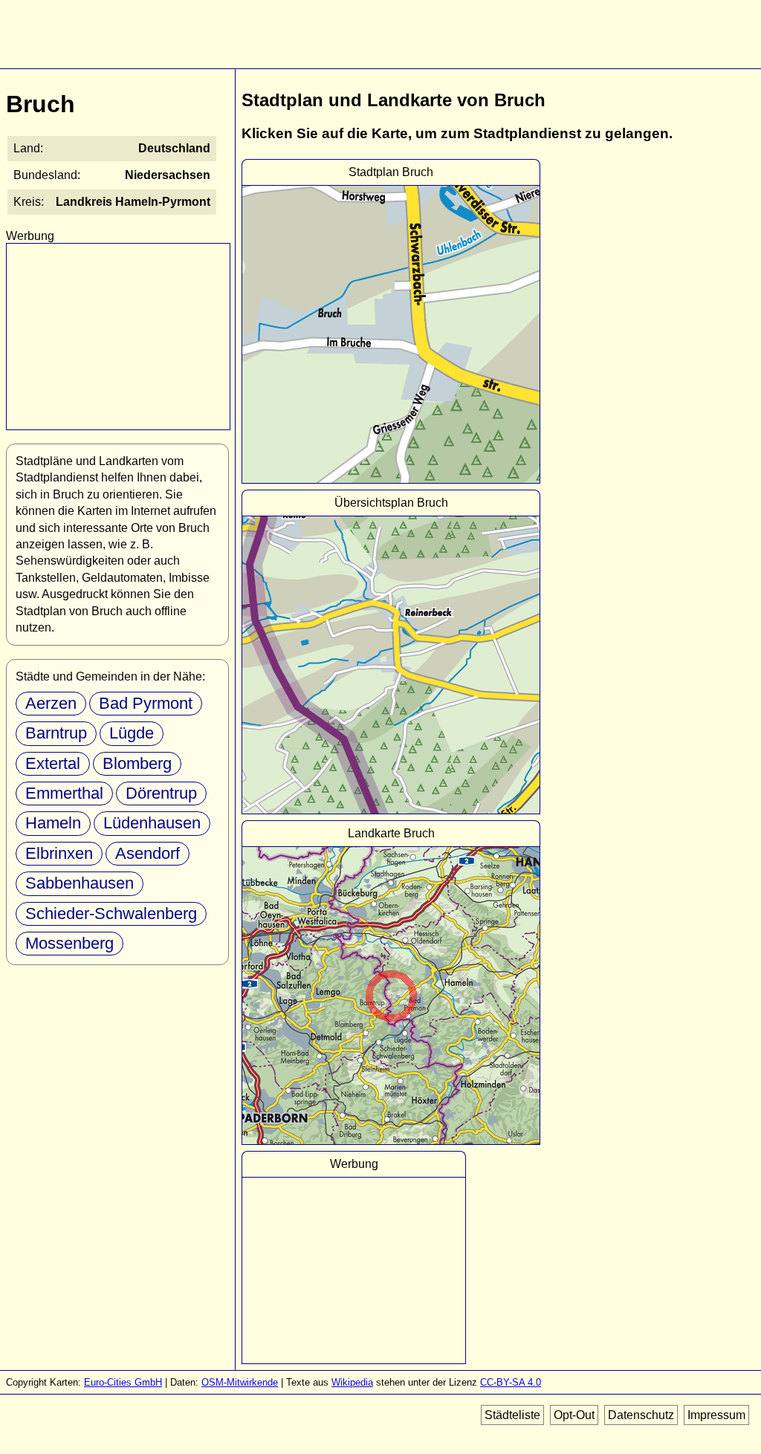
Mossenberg (69, 943)
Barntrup (56, 733)
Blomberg (137, 763)
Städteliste (512, 1415)
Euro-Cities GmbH (123, 1382)
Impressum (716, 1415)
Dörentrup (161, 793)
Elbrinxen (59, 853)
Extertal (52, 763)
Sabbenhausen (79, 883)
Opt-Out (574, 1415)
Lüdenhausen (152, 823)
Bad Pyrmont (145, 703)
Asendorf (147, 853)
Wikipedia (352, 1382)
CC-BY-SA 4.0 (510, 1382)
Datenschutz (641, 1415)
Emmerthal (64, 793)
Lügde (131, 733)
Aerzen (51, 703)
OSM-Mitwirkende (239, 1382)
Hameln (53, 823)
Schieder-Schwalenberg (111, 913)
